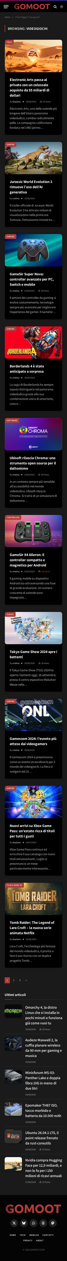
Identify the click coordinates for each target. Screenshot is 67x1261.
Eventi (10, 614)
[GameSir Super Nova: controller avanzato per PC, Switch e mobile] (33, 250)
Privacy (27, 1240)
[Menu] (6, 6)
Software (12, 420)
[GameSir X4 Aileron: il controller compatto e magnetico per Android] (33, 531)
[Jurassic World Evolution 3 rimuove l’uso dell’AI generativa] (33, 158)
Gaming (11, 144)
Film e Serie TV (14, 885)
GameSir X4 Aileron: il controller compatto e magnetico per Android (28, 560)
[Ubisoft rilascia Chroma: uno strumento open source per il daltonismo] (33, 434)
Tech (9, 42)
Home (13, 1235)
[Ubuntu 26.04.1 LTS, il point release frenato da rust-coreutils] (13, 1136)
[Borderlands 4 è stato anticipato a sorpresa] (33, 342)
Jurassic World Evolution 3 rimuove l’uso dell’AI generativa (31, 187)
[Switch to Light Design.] (61, 6)
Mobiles (34, 1235)
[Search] (55, 6)
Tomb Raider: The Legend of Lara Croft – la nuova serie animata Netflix (32, 927)
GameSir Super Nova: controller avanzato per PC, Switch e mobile (32, 279)
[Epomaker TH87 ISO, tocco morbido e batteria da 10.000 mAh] (13, 1109)
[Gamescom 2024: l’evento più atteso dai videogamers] (33, 715)
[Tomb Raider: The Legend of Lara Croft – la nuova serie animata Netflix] (33, 899)
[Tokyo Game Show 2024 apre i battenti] (33, 628)
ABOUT (40, 1240)
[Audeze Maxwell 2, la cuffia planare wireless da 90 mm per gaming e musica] (13, 1043)
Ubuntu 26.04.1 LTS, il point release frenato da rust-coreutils (42, 1138)
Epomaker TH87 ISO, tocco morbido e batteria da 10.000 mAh (43, 1110)
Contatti (48, 1235)
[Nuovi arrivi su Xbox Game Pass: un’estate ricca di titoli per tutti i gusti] (33, 802)
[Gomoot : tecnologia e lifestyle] (32, 7)
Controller (13, 517)
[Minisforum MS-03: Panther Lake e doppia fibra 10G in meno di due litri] (13, 1076)
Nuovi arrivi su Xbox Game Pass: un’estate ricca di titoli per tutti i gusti (32, 831)
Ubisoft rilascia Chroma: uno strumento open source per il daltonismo (33, 463)
